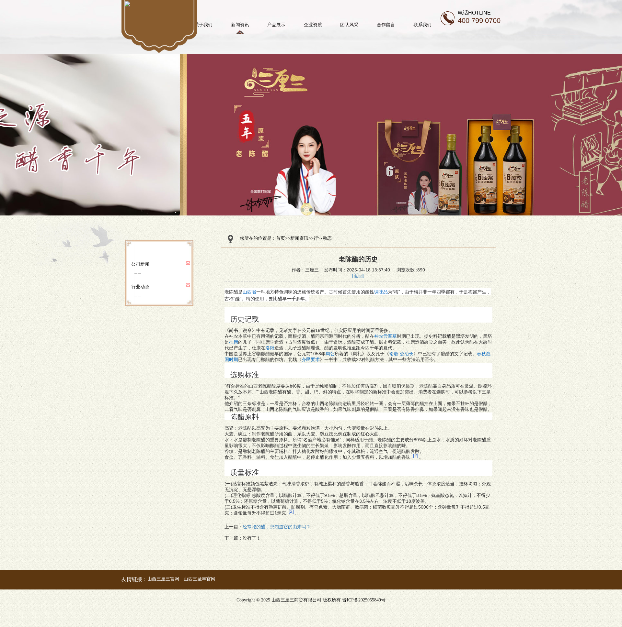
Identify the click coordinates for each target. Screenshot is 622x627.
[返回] (358, 275)
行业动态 (140, 286)
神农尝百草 (385, 336)
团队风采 (349, 24)
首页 (280, 238)
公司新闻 (140, 264)
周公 (330, 353)
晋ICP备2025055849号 (364, 600)
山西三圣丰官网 (199, 578)
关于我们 (203, 24)
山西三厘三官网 (163, 578)
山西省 (249, 291)
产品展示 (276, 24)
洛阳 (269, 347)
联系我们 (422, 24)
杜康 (233, 342)
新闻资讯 (240, 24)
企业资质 (313, 24)
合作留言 (386, 24)
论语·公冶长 (401, 353)
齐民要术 (311, 359)
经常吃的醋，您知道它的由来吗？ (277, 526)
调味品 (381, 291)
